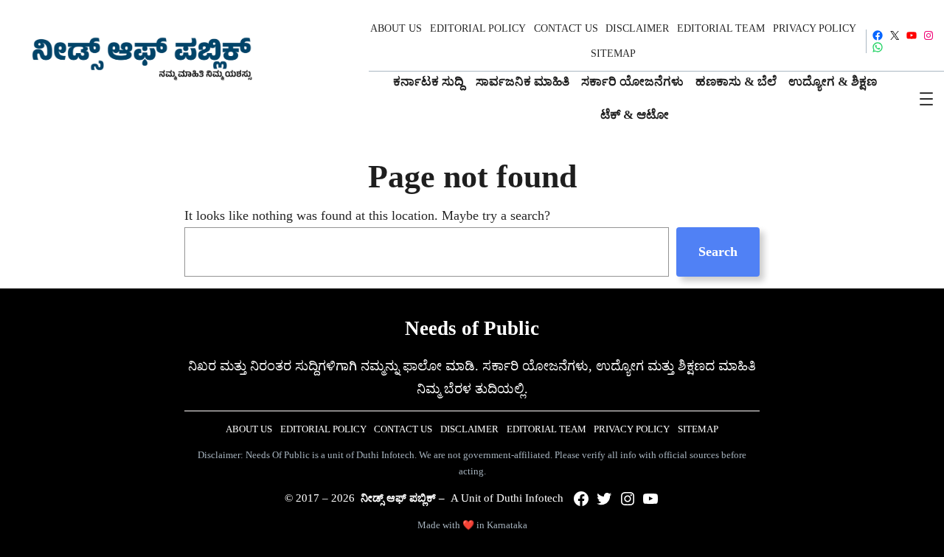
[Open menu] (926, 99)
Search (718, 251)
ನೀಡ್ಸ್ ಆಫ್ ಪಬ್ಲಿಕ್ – (403, 498)
